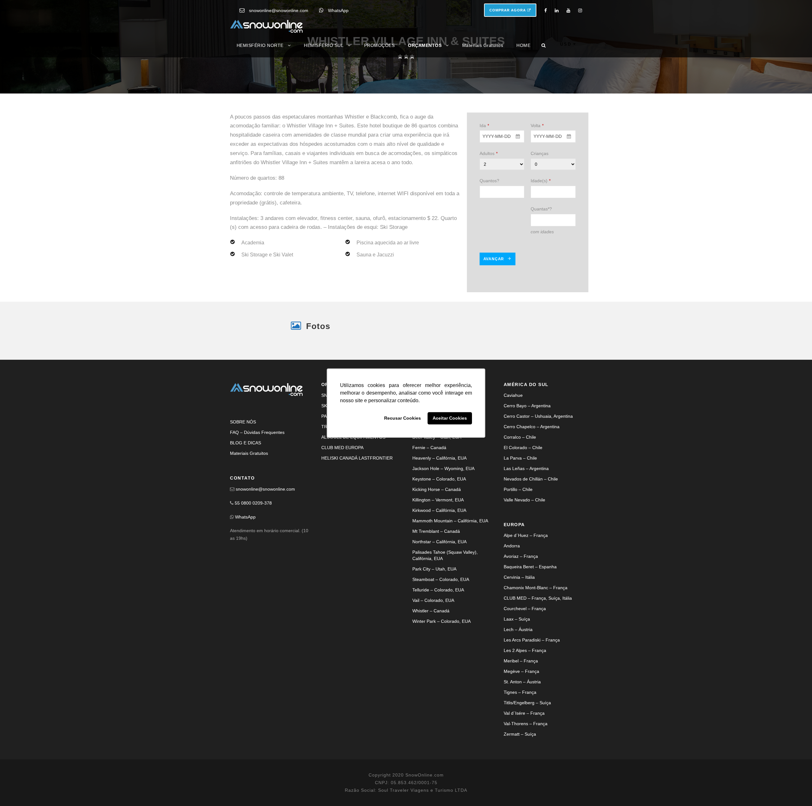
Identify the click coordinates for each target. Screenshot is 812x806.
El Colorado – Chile (523, 484)
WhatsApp (338, 10)
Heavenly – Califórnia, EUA (439, 494)
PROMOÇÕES (379, 45)
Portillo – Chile (518, 526)
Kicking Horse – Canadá (436, 526)
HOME (523, 45)
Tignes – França (520, 729)
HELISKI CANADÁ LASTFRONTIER (357, 494)
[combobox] (502, 194)
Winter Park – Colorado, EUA (441, 658)
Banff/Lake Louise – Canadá (440, 442)
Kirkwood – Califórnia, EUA (439, 547)
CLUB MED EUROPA (342, 484)
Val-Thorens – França (525, 760)
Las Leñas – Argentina (526, 505)
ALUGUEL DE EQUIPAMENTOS (353, 473)
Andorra (512, 582)
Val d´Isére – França (524, 749)
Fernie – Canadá (429, 484)
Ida (484, 182)
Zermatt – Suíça (520, 770)
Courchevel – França (525, 645)
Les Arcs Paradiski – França (532, 676)
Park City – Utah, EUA (434, 605)
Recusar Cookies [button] (402, 418)
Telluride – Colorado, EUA (438, 626)
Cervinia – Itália (519, 613)
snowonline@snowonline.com (278, 10)
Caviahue (513, 432)
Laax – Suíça (517, 655)
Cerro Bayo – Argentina (527, 442)
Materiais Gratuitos (482, 45)
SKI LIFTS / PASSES (342, 442)
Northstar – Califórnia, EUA (439, 578)
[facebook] (545, 10)
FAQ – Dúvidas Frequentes (257, 469)
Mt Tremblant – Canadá (436, 568)
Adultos (489, 210)
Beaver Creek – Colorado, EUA (443, 452)
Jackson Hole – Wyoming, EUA (443, 505)
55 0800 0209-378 (253, 539)
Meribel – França (521, 697)
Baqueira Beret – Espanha (530, 603)
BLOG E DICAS (245, 479)
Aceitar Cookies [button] (450, 418)
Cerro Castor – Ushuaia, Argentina (538, 452)
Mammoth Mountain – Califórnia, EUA (450, 557)
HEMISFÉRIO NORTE (260, 45)
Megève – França (521, 708)
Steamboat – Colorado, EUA (440, 616)
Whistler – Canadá (430, 647)
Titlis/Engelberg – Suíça (527, 739)
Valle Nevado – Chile (524, 536)
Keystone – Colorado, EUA (439, 515)
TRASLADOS (334, 463)
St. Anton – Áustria (522, 718)
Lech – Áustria (518, 666)
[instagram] (580, 10)
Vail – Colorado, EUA (433, 637)
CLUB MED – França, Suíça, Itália (538, 634)
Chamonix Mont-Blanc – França (535, 624)
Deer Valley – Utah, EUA (436, 473)
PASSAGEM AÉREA (341, 452)
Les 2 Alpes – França (525, 687)
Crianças (539, 210)
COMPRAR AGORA (508, 10)
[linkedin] (557, 10)
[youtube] (568, 10)
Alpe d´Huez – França (526, 572)
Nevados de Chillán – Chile (531, 515)
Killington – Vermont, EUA (438, 536)
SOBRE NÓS (243, 458)
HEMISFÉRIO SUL (324, 45)
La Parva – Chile (520, 494)
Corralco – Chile (520, 473)
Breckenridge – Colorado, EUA (443, 463)
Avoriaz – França (521, 593)
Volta (537, 182)
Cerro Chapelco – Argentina (532, 463)
